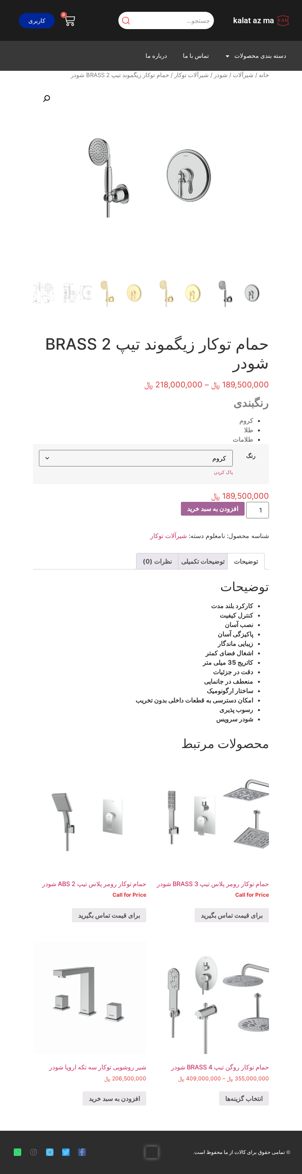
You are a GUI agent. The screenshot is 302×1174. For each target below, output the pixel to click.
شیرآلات (243, 75)
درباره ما (156, 55)
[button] (37, 20)
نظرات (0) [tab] (157, 561)
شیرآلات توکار (191, 75)
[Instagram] (33, 1152)
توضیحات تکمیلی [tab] (203, 561)
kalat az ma (253, 20)
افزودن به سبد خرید (212, 508)
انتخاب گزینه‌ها (244, 1098)
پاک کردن (223, 472)
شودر (221, 75)
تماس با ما (196, 55)
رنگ (251, 456)
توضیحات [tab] (246, 561)
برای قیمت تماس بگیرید (232, 915)
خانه (264, 75)
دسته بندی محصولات (260, 55)
